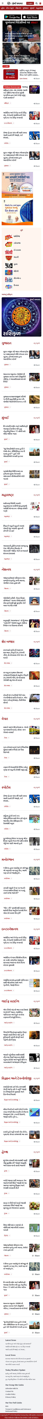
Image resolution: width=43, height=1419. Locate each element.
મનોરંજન (7, 878)
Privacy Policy (10, 1397)
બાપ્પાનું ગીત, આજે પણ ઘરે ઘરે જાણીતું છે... (17, 1376)
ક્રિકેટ (6, 1235)
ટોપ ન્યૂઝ (10, 8)
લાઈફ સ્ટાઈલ (8, 1023)
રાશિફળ (6, 103)
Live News (23, 78)
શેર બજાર (7, 663)
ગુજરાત (25, 8)
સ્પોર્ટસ (6, 143)
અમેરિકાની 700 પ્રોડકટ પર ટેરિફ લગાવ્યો (17, 1347)
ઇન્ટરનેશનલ (8, 123)
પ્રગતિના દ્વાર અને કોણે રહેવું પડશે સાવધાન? (18, 1344)
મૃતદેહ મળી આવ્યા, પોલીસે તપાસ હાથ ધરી (17, 1373)
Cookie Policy (10, 1394)
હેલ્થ (5, 1171)
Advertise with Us (11, 1388)
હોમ (2, 8)
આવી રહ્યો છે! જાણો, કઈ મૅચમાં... (15, 1349)
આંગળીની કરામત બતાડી (12, 1364)
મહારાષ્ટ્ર (7, 516)
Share (37, 78)
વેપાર (5, 738)
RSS (6, 1406)
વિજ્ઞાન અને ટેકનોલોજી (11, 1100)
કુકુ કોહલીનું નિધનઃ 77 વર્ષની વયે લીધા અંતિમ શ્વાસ (20, 1379)
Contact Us (9, 1391)
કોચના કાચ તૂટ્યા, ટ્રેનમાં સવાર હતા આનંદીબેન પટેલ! (21, 1361)
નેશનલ (18, 8)
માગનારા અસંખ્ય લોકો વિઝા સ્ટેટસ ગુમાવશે (18, 1359)
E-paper (30, 3)
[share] (33, 1256)
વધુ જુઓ (37, 343)
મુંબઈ (32, 8)
